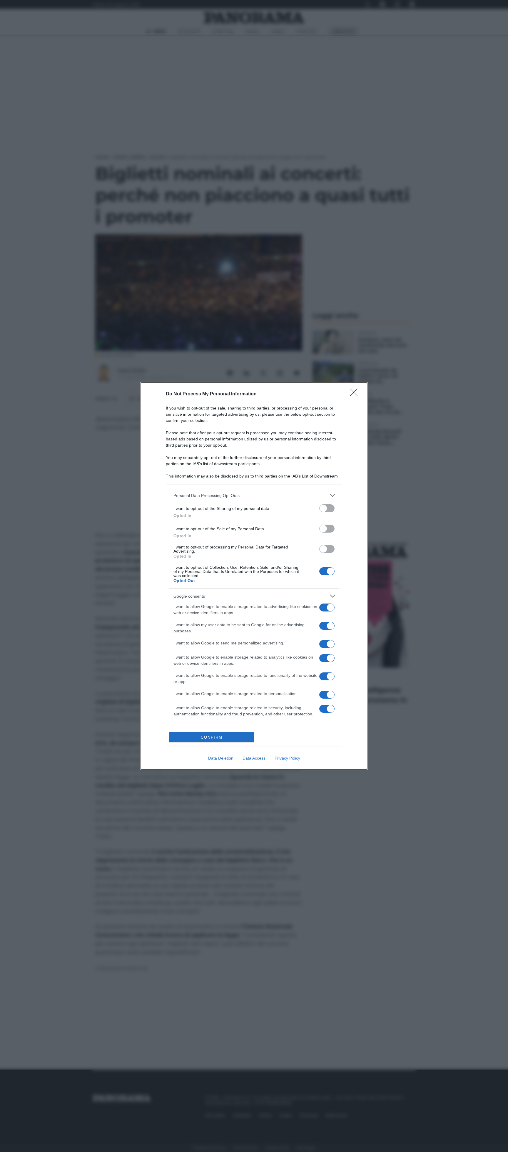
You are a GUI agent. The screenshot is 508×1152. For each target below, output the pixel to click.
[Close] (355, 394)
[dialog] (254, 576)
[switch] (327, 508)
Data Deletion (220, 758)
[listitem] (254, 495)
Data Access (254, 758)
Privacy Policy (287, 758)
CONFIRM (212, 737)
